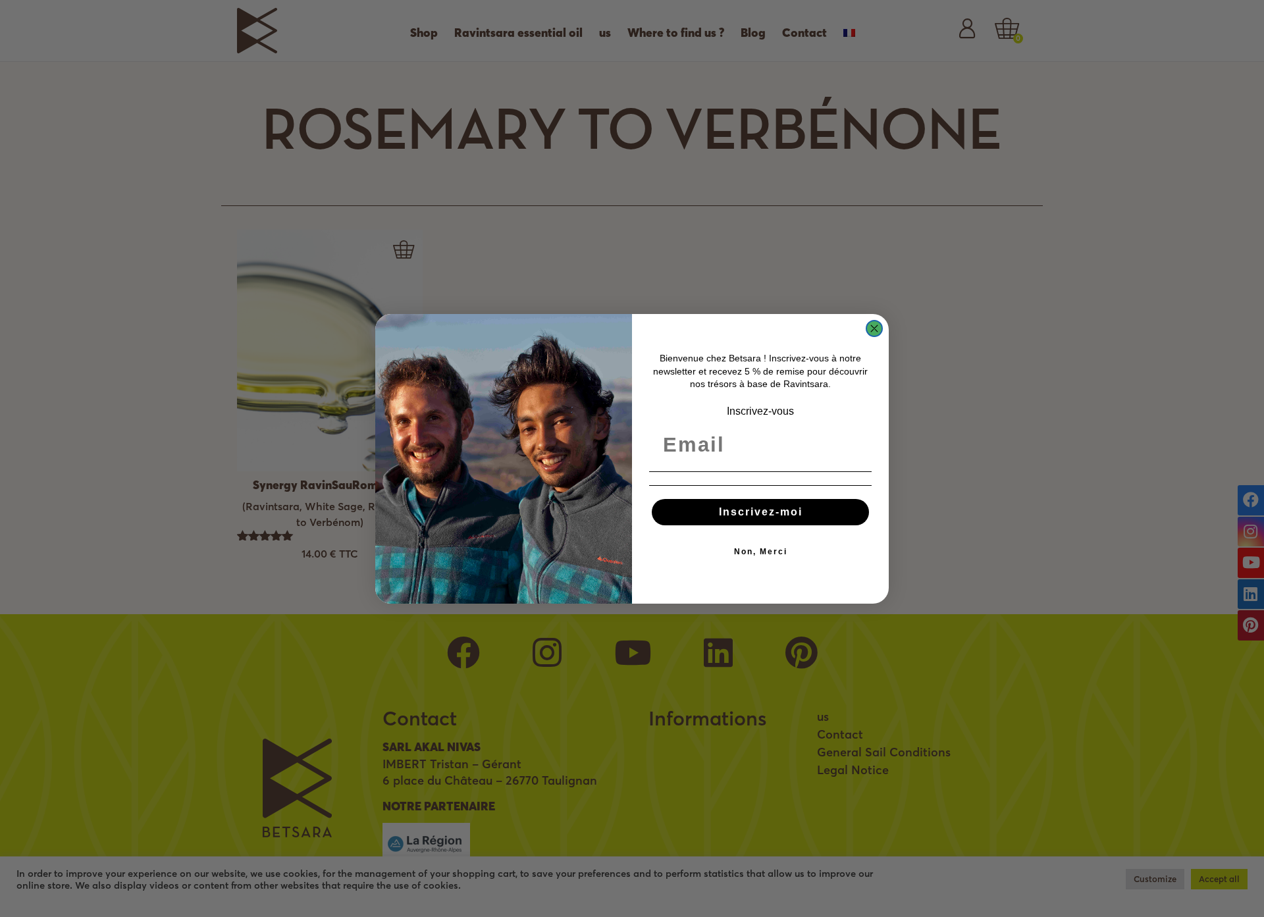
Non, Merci (760, 551)
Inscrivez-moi (761, 511)
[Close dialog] (874, 328)
